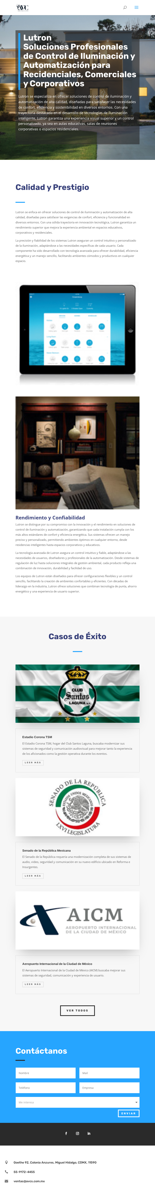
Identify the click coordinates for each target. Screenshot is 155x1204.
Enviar (128, 1113)
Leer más (33, 876)
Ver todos (77, 1010)
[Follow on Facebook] (66, 1133)
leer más (33, 762)
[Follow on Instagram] (77, 1133)
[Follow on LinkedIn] (89, 1133)
